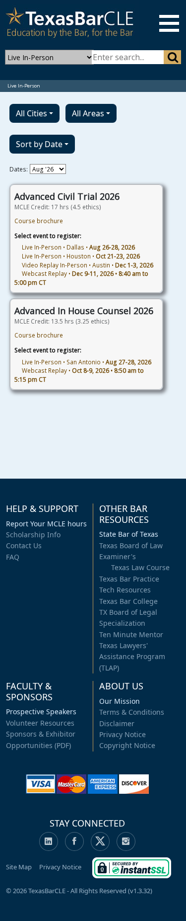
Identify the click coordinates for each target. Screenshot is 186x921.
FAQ (12, 557)
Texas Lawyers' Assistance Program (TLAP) (132, 656)
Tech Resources (125, 589)
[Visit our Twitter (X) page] (100, 841)
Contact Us (24, 545)
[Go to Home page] (69, 23)
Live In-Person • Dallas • (78, 247)
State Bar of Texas (128, 534)
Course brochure (38, 221)
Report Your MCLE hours (46, 523)
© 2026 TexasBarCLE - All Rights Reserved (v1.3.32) (79, 890)
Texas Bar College (128, 601)
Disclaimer (116, 723)
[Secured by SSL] (131, 866)
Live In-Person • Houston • (81, 256)
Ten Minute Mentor (131, 634)
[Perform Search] (172, 57)
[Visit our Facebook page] (74, 841)
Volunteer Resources (40, 723)
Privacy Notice (122, 734)
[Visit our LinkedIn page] (49, 841)
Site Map (19, 866)
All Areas (88, 113)
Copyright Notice (127, 745)
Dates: (18, 169)
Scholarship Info (33, 534)
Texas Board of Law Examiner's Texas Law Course (134, 557)
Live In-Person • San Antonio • (86, 362)
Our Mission (119, 701)
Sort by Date (39, 144)
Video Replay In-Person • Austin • (87, 265)
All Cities (31, 113)
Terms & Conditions (131, 712)
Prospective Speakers (41, 711)
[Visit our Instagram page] (126, 841)
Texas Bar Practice (129, 579)
